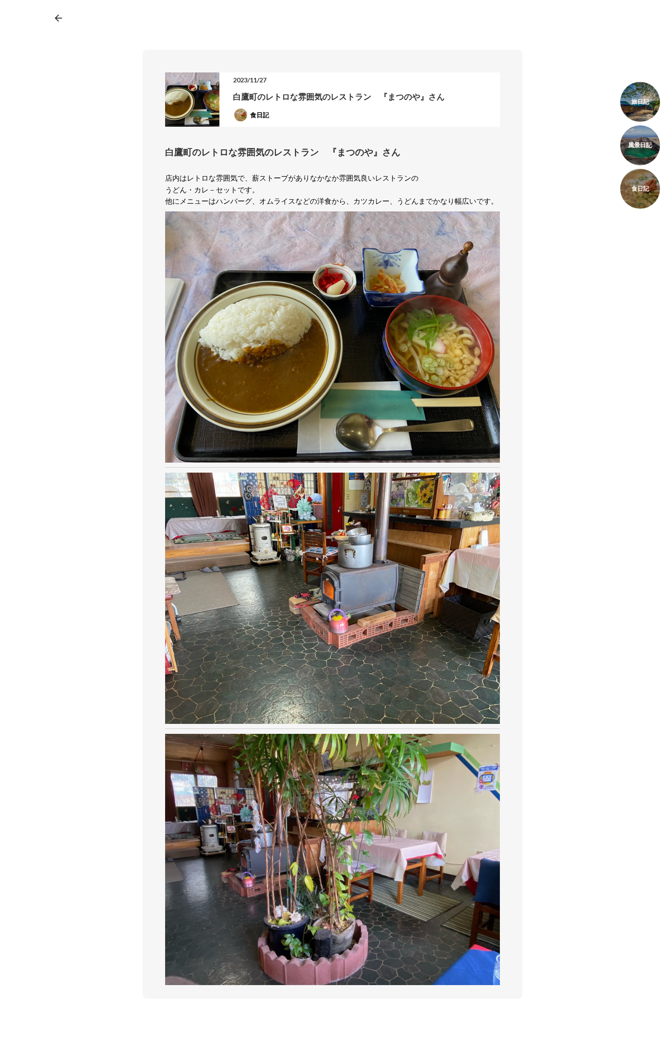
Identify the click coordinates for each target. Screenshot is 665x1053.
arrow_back (58, 18)
